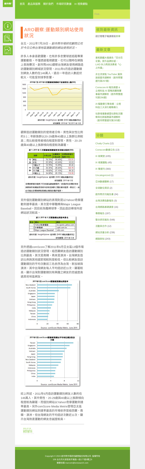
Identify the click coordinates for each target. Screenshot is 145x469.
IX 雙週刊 (100, 169)
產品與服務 (34, 4)
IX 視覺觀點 (81, 4)
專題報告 (100, 213)
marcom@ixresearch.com (76, 463)
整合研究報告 (102, 220)
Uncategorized (102, 175)
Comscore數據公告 (105, 150)
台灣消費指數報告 (104, 200)
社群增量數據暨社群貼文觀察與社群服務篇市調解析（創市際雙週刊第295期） (109, 117)
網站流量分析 (27, 432)
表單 (118, 36)
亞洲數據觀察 (102, 181)
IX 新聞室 (100, 156)
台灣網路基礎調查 (104, 207)
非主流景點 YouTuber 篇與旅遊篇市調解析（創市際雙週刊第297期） (109, 77)
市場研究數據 (64, 4)
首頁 (22, 4)
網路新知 (100, 239)
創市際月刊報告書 (104, 194)
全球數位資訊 (102, 188)
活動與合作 (101, 226)
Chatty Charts (102, 143)
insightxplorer (27, 430)
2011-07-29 (27, 428)
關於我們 (48, 4)
